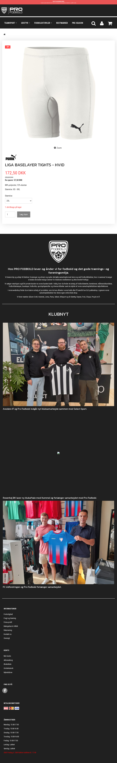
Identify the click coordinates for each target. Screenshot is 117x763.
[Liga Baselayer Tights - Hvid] (58, 93)
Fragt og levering (10, 618)
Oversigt (7, 638)
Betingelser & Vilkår (11, 626)
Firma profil (8, 622)
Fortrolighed (8, 614)
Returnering (8, 630)
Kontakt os (7, 634)
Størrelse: (9, 196)
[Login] (102, 23)
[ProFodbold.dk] (25, 10)
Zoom (59, 148)
